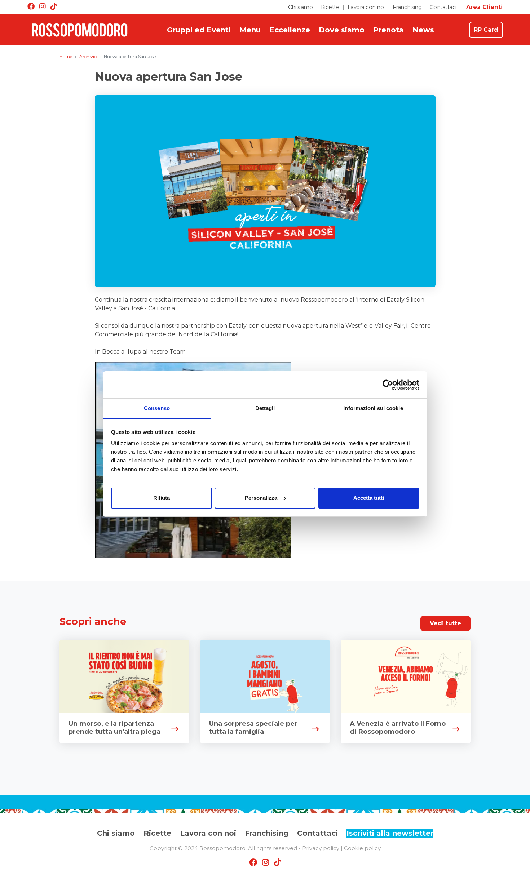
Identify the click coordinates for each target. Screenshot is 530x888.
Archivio (88, 56)
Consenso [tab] (157, 408)
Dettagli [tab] (265, 408)
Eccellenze (289, 30)
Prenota (388, 30)
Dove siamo (342, 30)
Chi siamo (300, 7)
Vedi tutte (445, 623)
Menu (250, 30)
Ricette (330, 7)
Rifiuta (161, 498)
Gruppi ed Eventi (199, 30)
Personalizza (261, 498)
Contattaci (443, 7)
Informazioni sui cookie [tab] (373, 408)
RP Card (486, 29)
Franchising (407, 7)
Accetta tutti (368, 498)
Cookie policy (362, 848)
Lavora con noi (366, 7)
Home (65, 56)
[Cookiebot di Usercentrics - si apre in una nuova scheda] (387, 384)
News (423, 30)
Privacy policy (320, 848)
